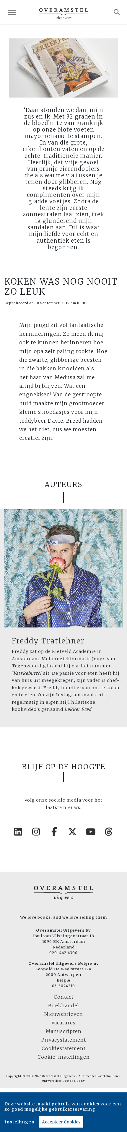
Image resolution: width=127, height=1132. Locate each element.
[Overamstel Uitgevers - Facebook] (55, 831)
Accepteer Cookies (61, 1122)
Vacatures (63, 1023)
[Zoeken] (116, 12)
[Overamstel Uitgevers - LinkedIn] (18, 831)
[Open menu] (12, 12)
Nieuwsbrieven (63, 1014)
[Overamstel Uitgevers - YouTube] (91, 831)
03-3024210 (63, 985)
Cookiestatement (64, 1048)
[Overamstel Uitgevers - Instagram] (36, 831)
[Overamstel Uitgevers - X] (73, 831)
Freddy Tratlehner (48, 641)
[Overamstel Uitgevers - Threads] (109, 831)
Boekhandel (63, 1005)
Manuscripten (64, 1031)
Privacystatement (63, 1040)
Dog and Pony (74, 1080)
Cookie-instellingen (64, 1057)
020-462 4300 (63, 952)
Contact (64, 997)
